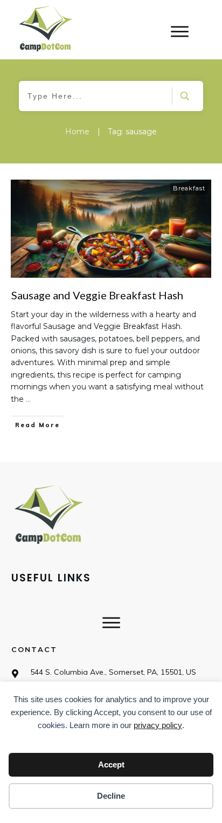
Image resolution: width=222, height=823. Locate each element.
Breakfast (189, 188)
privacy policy (158, 725)
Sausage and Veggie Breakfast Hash (97, 295)
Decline (111, 795)
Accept (111, 764)
